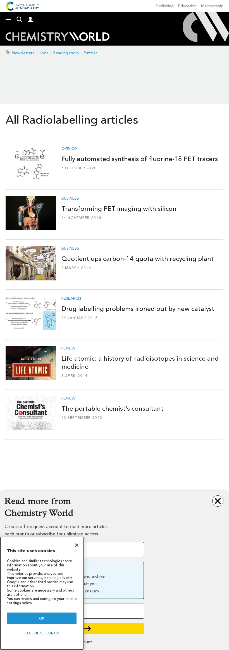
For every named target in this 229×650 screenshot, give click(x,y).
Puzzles (90, 53)
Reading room (66, 53)
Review (68, 348)
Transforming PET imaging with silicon (118, 208)
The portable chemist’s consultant (112, 408)
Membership (212, 6)
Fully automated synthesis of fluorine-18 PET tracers (139, 159)
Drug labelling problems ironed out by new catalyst (137, 309)
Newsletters (23, 53)
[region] (42, 593)
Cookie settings (42, 633)
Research (71, 298)
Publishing (165, 6)
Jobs (43, 53)
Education (187, 6)
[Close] (77, 545)
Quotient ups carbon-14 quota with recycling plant (137, 259)
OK (42, 618)
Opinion (69, 148)
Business (70, 198)
